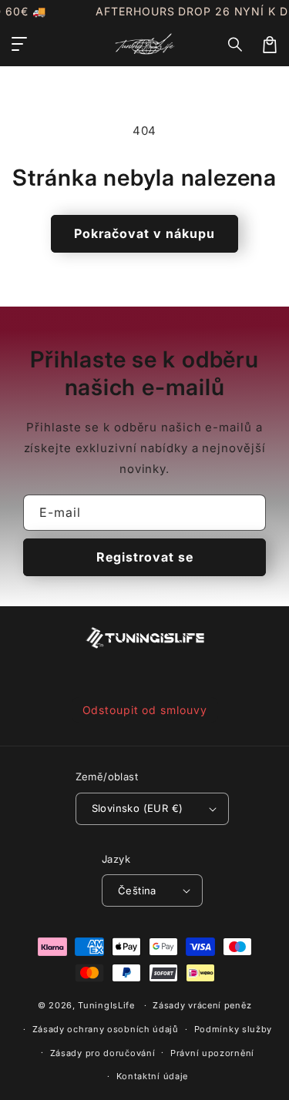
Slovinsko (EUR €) (137, 808)
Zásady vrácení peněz (202, 1005)
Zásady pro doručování (103, 1053)
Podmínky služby (233, 1029)
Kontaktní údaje (152, 1076)
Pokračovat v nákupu (144, 233)
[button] (236, 45)
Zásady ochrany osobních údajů (105, 1029)
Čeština (137, 890)
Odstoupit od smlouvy (144, 709)
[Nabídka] (19, 45)
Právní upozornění (212, 1053)
